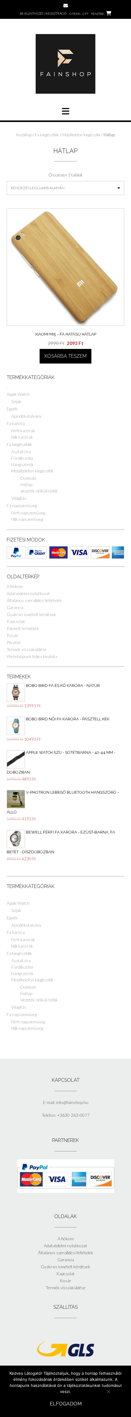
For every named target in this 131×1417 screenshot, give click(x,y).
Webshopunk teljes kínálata (32, 656)
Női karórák (22, 437)
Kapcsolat (16, 621)
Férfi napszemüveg (28, 512)
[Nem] (108, 1391)
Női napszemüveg (27, 519)
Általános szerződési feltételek (34, 600)
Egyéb (12, 408)
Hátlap (26, 484)
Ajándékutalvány (26, 416)
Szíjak (16, 401)
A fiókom (15, 586)
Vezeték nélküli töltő (38, 490)
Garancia (15, 607)
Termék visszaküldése (27, 649)
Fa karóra (16, 423)
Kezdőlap (24, 134)
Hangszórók (22, 464)
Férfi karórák (23, 430)
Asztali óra (21, 451)
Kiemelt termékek (23, 628)
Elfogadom (66, 1404)
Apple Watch (18, 394)
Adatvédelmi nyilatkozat (28, 593)
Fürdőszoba (22, 458)
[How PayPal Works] (65, 1191)
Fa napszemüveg (22, 505)
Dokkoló (28, 478)
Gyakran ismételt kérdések (31, 614)
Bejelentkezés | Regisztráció (43, 13)
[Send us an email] (65, 5)
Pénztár (14, 642)
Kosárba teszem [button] (65, 356)
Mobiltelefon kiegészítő (81, 134)
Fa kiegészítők (47, 134)
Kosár (12, 635)
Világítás (19, 498)
